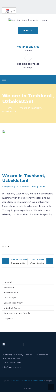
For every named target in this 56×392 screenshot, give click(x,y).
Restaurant (9, 287)
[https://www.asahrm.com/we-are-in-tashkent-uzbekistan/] (32, 246)
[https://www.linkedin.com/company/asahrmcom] (33, 4)
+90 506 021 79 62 (28, 64)
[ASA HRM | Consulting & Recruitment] (28, 20)
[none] (9, 10)
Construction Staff (13, 303)
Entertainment (11, 292)
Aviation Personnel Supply (17, 313)
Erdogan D (7, 186)
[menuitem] (9, 10)
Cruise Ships (10, 297)
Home (9, 107)
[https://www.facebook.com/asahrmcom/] (27, 4)
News (42, 186)
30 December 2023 (26, 186)
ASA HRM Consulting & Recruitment (27, 381)
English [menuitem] (8, 12)
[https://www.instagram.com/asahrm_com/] (30, 4)
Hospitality (9, 282)
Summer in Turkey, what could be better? (19, 261)
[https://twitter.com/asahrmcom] (23, 4)
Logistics (8, 318)
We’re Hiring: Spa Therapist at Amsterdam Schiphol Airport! (41, 261)
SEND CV (28, 30)
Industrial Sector (12, 308)
